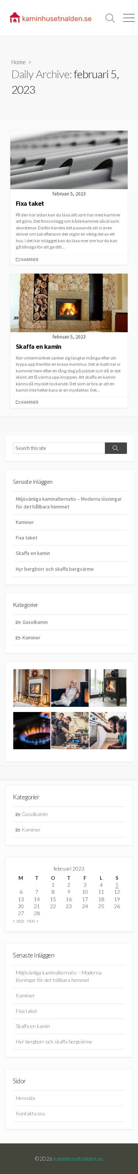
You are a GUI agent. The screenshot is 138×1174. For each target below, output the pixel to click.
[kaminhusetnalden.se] (50, 18)
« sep (18, 920)
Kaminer (29, 259)
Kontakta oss (30, 1113)
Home (18, 62)
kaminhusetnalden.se (78, 1158)
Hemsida (25, 1098)
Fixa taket (26, 537)
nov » (33, 920)
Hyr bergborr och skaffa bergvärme (55, 569)
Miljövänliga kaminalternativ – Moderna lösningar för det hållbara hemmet (69, 503)
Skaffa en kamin (33, 553)
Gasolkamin (35, 622)
